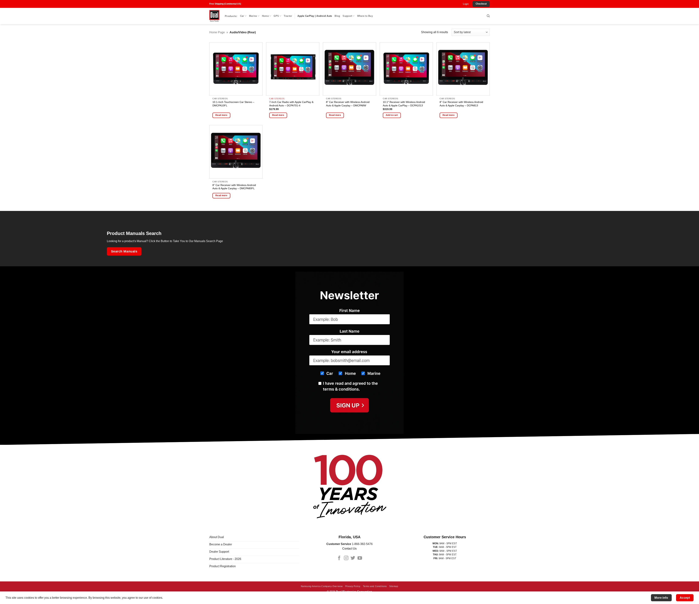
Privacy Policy (353, 586)
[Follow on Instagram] (346, 558)
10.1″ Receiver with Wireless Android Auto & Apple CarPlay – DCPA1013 (404, 104)
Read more (221, 115)
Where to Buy (365, 16)
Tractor (288, 16)
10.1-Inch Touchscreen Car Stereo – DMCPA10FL (233, 104)
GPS (276, 16)
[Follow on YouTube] (360, 558)
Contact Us (349, 548)
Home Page (217, 32)
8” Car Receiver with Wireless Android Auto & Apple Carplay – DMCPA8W (348, 104)
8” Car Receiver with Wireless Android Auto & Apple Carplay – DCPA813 (461, 104)
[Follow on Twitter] (353, 558)
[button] (466, 4)
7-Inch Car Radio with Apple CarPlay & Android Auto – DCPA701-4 (291, 104)
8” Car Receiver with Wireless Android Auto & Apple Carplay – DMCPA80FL (234, 187)
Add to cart (392, 115)
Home (265, 16)
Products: (231, 16)
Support (347, 16)
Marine (253, 16)
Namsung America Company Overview (322, 586)
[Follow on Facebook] (339, 558)
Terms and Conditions (375, 586)
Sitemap (393, 586)
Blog (337, 16)
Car (242, 16)
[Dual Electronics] (214, 16)
